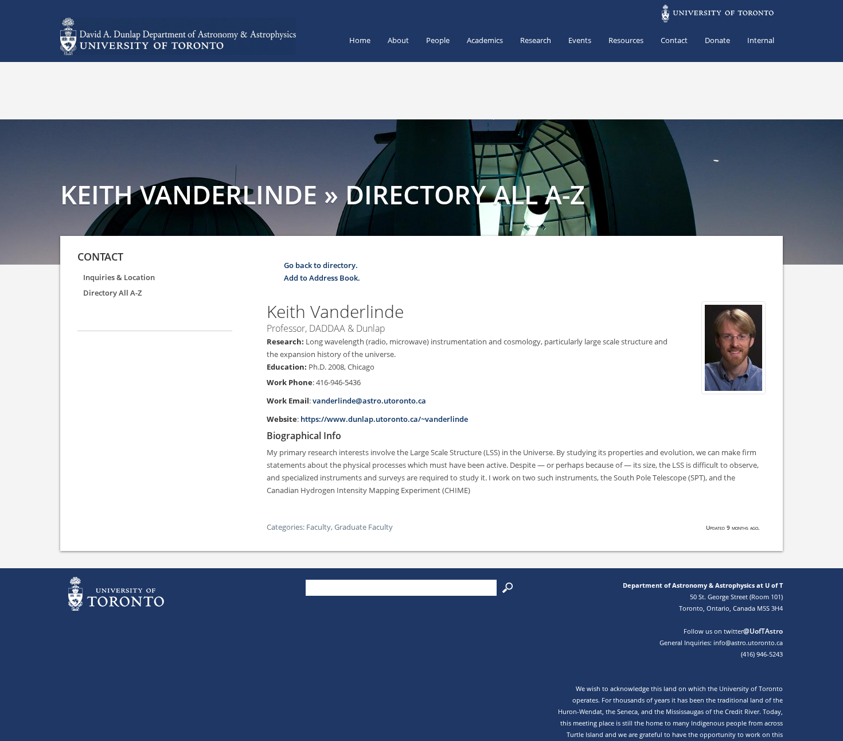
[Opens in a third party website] (733, 388)
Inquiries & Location (119, 277)
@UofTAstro (763, 631)
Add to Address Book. (322, 278)
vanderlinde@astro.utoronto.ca (369, 400)
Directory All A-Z (112, 293)
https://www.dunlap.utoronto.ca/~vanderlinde (384, 419)
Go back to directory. (321, 265)
